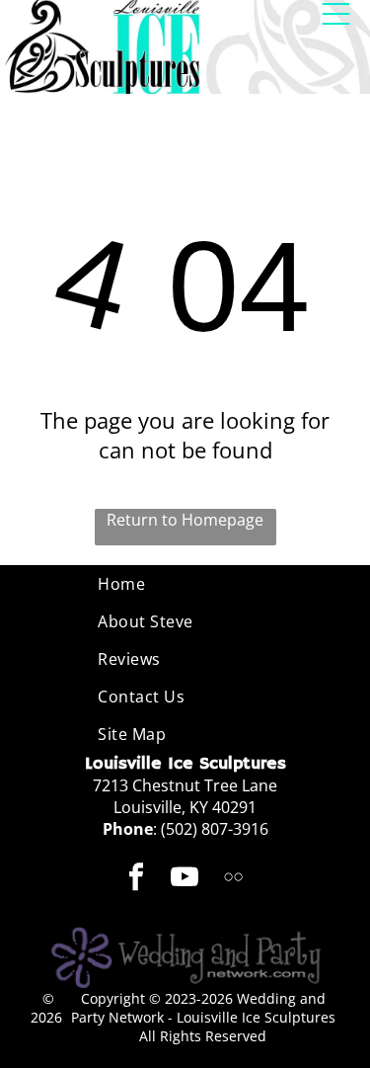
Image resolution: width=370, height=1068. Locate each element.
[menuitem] (184, 584)
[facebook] (136, 880)
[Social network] (233, 880)
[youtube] (184, 880)
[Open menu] (336, 14)
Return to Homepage (185, 520)
